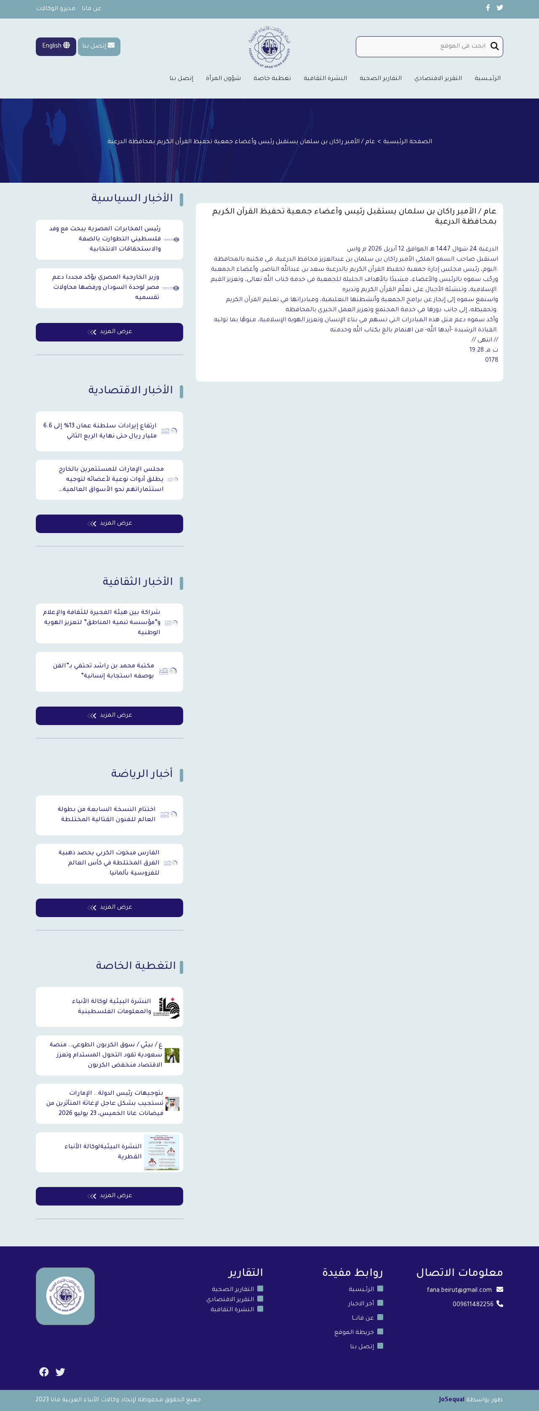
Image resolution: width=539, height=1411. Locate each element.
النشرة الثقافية (325, 79)
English (52, 46)
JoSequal (451, 1400)
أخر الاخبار (361, 1304)
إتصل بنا (94, 46)
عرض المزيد (116, 332)
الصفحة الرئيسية (407, 142)
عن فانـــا (363, 1318)
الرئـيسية (361, 1290)
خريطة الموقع (354, 1333)
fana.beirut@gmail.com (459, 1291)
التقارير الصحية (381, 79)
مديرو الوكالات (55, 9)
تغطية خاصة (272, 79)
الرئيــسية (488, 79)
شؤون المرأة (223, 79)
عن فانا (91, 9)
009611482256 (473, 1305)
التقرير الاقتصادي (438, 79)
